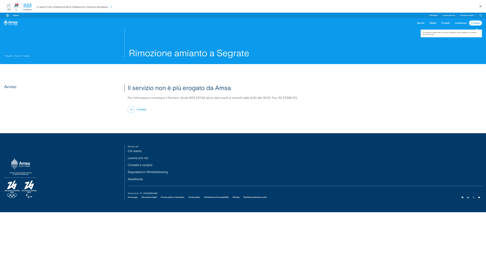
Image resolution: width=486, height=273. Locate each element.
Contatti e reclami (140, 165)
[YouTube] (479, 197)
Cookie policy (194, 197)
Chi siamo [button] (433, 15)
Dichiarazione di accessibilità (216, 197)
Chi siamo (134, 151)
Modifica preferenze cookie (255, 197)
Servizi (17, 56)
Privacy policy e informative (172, 197)
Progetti (445, 23)
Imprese (26, 56)
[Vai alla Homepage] (11, 23)
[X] (473, 197)
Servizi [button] (420, 23)
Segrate (9, 56)
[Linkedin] (468, 197)
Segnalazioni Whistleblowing (148, 172)
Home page (132, 197)
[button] (480, 15)
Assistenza (461, 23)
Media (433, 23)
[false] (111, 7)
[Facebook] (462, 197)
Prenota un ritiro (467, 15)
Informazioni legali (149, 197)
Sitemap (236, 197)
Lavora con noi (449, 15)
